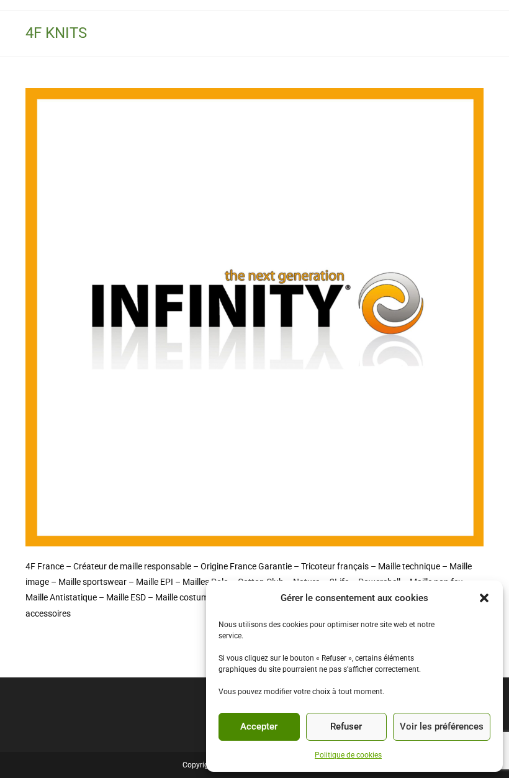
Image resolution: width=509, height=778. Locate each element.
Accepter (258, 726)
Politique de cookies (348, 755)
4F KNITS (56, 33)
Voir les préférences (442, 726)
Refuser (346, 726)
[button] (484, 598)
